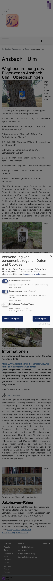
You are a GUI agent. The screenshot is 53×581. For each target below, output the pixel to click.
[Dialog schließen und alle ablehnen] (51, 254)
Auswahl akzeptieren (12, 318)
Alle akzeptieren (41, 318)
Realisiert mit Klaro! (44, 324)
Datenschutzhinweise (32, 274)
